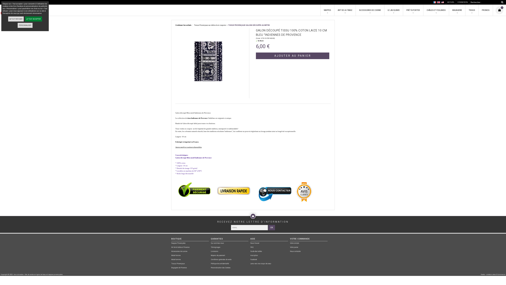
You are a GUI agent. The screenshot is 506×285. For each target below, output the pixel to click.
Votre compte (294, 243)
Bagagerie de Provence (179, 268)
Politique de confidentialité (220, 263)
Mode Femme (176, 255)
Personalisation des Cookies (220, 268)
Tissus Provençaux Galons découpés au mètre (249, 25)
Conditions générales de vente (221, 259)
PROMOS (486, 10)
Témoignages (215, 247)
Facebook (253, 259)
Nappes (327, 10)
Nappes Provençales (178, 243)
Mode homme (176, 259)
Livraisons (214, 251)
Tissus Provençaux (178, 263)
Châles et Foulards (436, 10)
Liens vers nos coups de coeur (260, 263)
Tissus (472, 10)
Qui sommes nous (217, 243)
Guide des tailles (256, 251)
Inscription (254, 255)
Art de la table (345, 10)
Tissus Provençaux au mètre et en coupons (210, 25)
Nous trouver (254, 243)
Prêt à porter (413, 10)
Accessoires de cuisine (370, 10)
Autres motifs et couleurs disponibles (188, 147)
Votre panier (294, 247)
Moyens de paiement (218, 255)
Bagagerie (457, 10)
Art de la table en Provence (180, 247)
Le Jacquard (394, 10)
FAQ (252, 247)
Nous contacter (295, 251)
